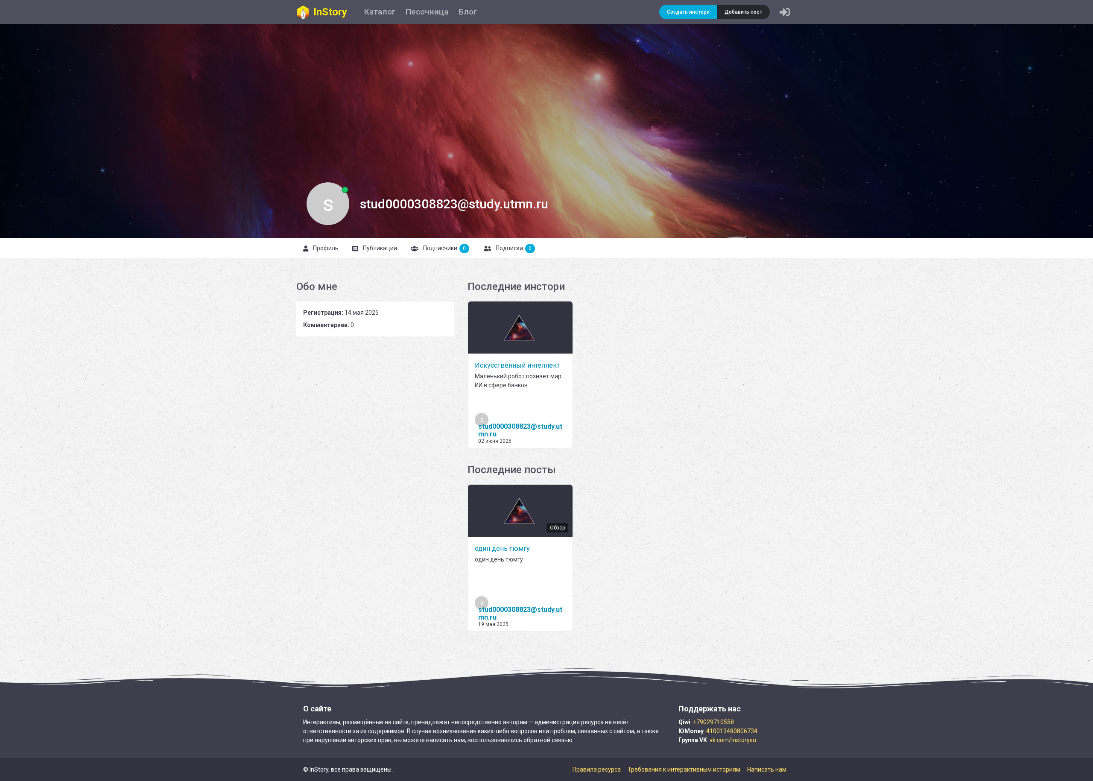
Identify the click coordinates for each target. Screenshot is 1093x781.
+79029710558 (713, 722)
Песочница (427, 12)
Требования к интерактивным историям (684, 769)
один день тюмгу (502, 548)
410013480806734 (731, 731)
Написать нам (766, 769)
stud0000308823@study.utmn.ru (520, 430)
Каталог (379, 12)
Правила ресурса (597, 769)
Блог (468, 12)
